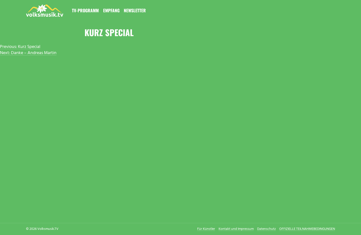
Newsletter (135, 10)
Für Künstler (206, 229)
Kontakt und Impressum (236, 229)
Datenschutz (266, 229)
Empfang (111, 10)
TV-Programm (85, 10)
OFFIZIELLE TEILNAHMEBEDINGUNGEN (307, 229)
